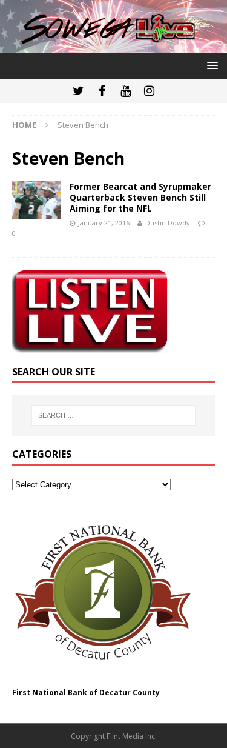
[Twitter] (78, 91)
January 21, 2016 (104, 222)
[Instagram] (149, 91)
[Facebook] (102, 91)
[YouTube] (125, 91)
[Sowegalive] (113, 45)
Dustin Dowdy (167, 222)
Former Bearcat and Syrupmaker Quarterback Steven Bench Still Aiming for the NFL (140, 197)
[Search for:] (113, 415)
